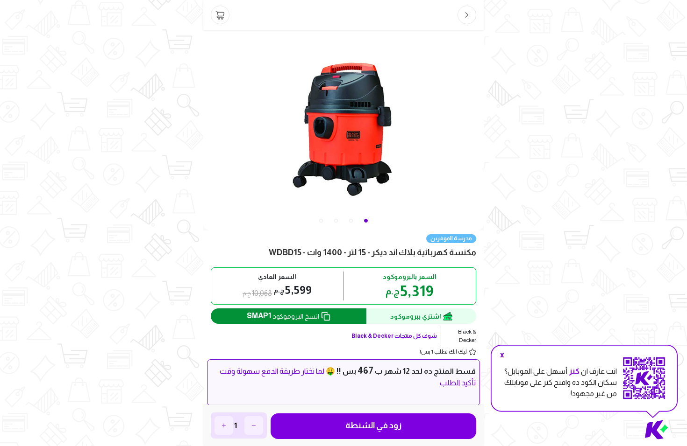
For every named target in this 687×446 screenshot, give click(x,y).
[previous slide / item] (209, 130)
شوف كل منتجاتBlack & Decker (394, 336)
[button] (321, 221)
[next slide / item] (477, 130)
